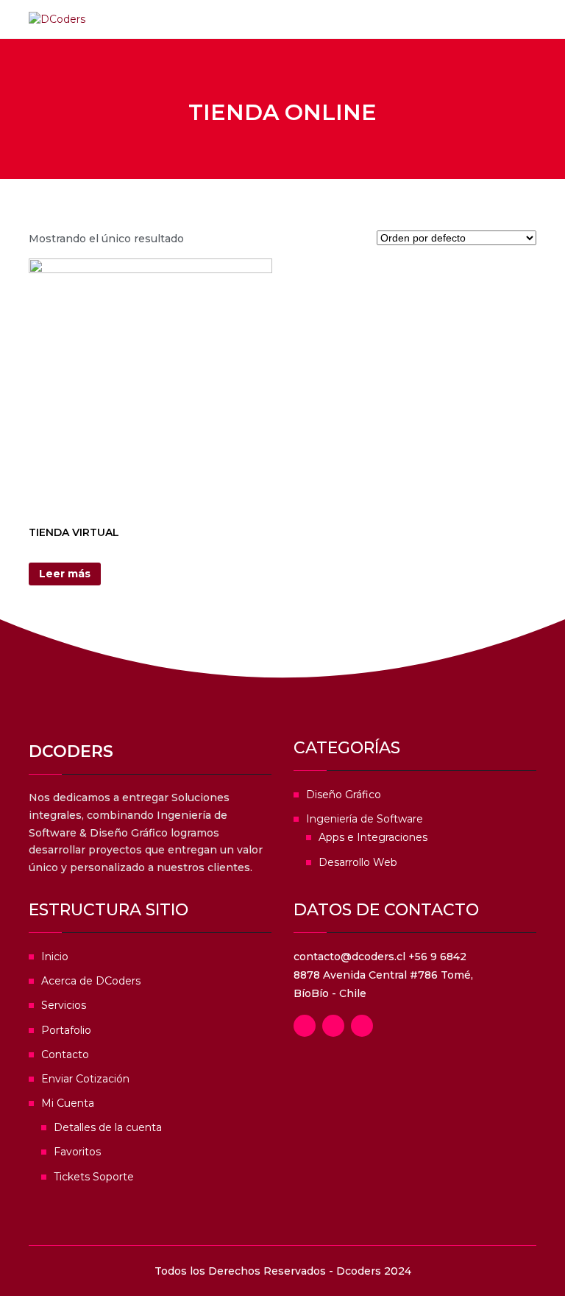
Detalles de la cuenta (108, 1127)
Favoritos (77, 1151)
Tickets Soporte (94, 1176)
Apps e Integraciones (373, 837)
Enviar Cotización (85, 1078)
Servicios (63, 1005)
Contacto (65, 1054)
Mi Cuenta (67, 1103)
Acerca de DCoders (91, 980)
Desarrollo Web (358, 862)
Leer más (64, 573)
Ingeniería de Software (364, 818)
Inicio (54, 956)
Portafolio (66, 1030)
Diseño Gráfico (343, 794)
